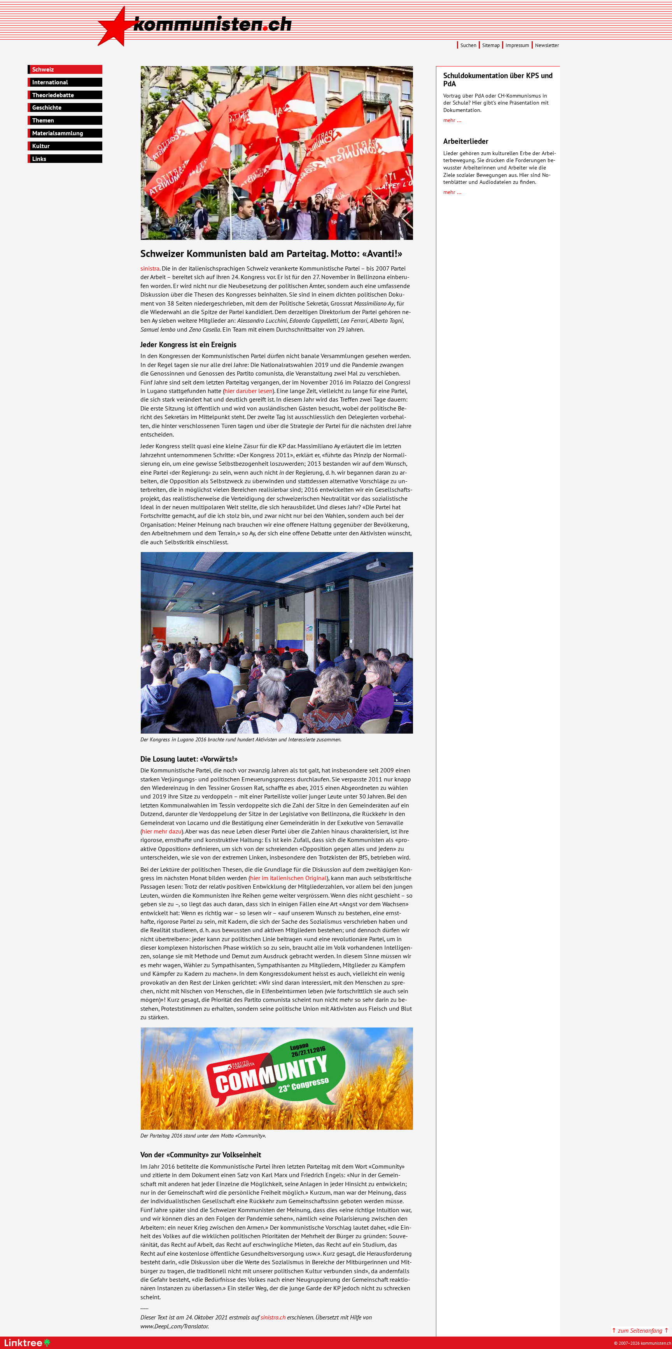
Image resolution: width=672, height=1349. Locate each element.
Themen (43, 120)
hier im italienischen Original (288, 878)
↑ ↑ (640, 1330)
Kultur (41, 146)
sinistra (149, 268)
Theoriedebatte (53, 95)
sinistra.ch (273, 1317)
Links (39, 159)
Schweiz (43, 69)
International (50, 82)
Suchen (468, 45)
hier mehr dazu (162, 831)
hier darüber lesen (248, 391)
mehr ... (452, 120)
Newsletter (547, 45)
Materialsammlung (57, 133)
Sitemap (491, 45)
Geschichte (46, 107)
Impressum (517, 45)
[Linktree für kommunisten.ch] (28, 1344)
